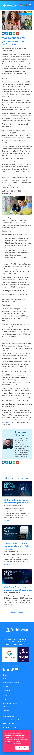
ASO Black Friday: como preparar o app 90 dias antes (17, 588)
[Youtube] (16, 669)
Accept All (22, 748)
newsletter (10, 422)
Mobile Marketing (7, 50)
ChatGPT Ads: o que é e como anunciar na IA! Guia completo (16, 546)
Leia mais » (7, 521)
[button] (30, 5)
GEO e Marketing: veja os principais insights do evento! (17, 501)
